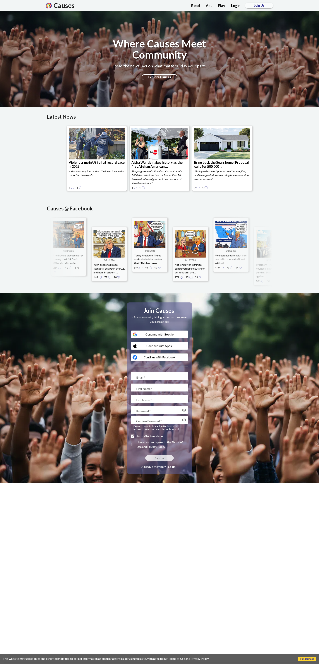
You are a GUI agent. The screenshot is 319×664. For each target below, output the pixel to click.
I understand (307, 659)
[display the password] (184, 410)
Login (172, 466)
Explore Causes (159, 77)
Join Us (259, 5)
